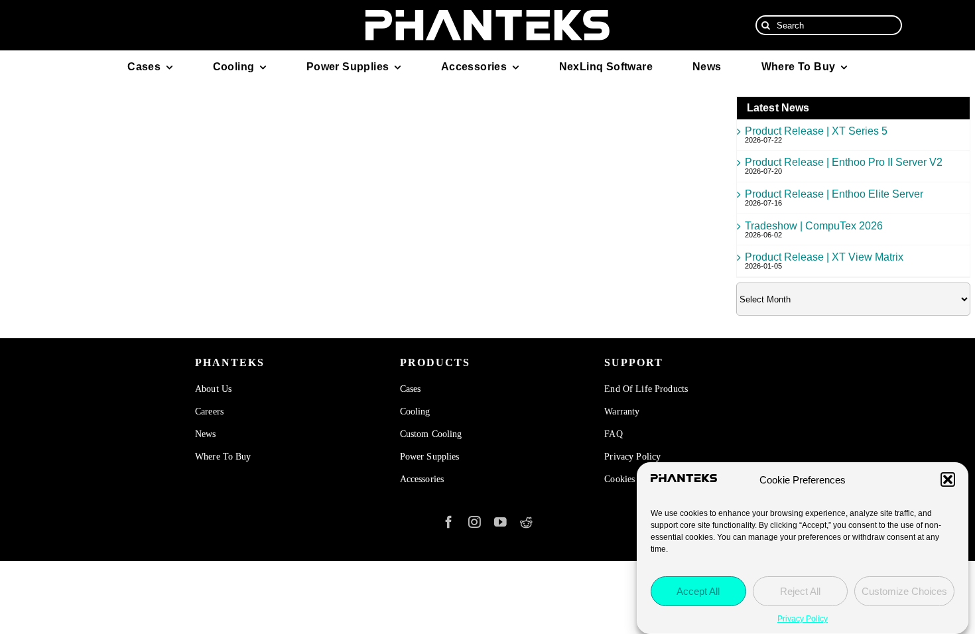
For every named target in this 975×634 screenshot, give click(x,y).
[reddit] (526, 522)
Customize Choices (904, 591)
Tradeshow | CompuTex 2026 (814, 225)
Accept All (698, 591)
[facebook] (448, 522)
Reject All (800, 591)
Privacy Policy (802, 618)
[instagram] (474, 522)
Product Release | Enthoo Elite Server (834, 194)
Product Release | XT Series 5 (816, 131)
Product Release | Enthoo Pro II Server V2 (843, 162)
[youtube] (500, 522)
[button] (947, 479)
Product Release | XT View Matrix (824, 257)
